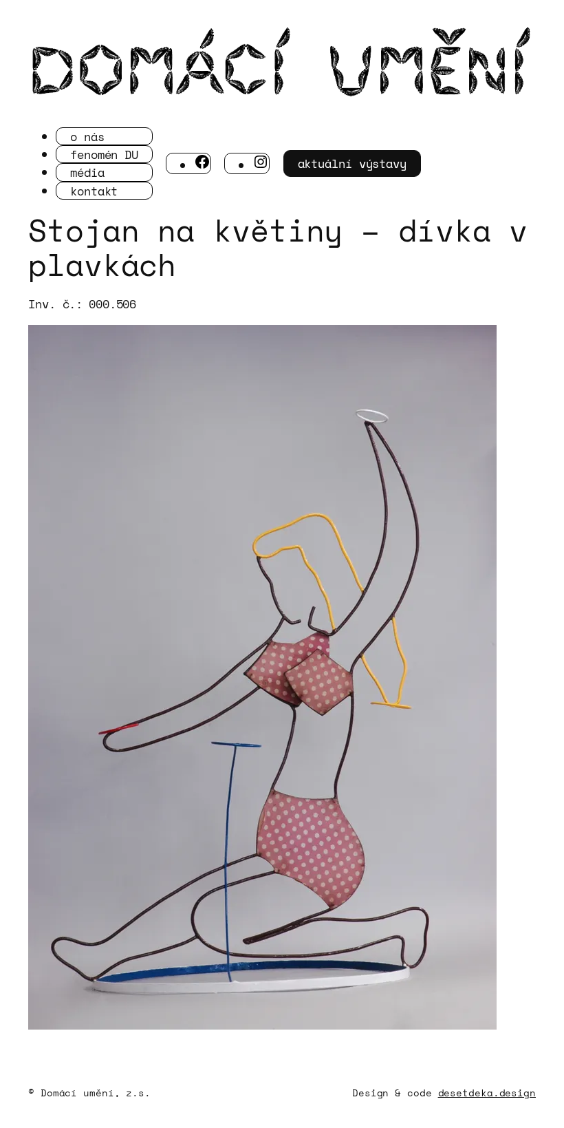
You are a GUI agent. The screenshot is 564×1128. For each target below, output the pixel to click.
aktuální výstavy (352, 163)
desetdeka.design (487, 1092)
